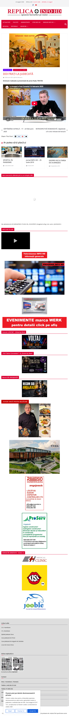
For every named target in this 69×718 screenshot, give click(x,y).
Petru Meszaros (18, 77)
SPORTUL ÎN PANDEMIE (8, 161)
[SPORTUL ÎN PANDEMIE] (11, 148)
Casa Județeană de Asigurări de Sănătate (12, 641)
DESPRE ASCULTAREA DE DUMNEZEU (57, 161)
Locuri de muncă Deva (7, 645)
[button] (54, 22)
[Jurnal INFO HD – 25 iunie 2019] (34, 148)
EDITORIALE (14, 26)
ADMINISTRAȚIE (25, 22)
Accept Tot (33, 711)
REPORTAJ (5, 26)
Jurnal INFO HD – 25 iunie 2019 (33, 161)
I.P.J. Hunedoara (5, 631)
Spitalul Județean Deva (7, 634)
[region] (21, 702)
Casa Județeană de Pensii (8, 638)
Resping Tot (21, 711)
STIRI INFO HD (36, 22)
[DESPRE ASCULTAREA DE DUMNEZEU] (57, 148)
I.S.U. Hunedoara (5, 627)
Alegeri (10, 711)
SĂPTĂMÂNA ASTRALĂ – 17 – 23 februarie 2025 (18, 130)
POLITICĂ (15, 22)
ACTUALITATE (6, 22)
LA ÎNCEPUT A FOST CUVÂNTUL (20, 70)
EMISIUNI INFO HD (48, 22)
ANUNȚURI (23, 26)
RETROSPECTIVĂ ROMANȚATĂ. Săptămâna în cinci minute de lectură (50, 130)
